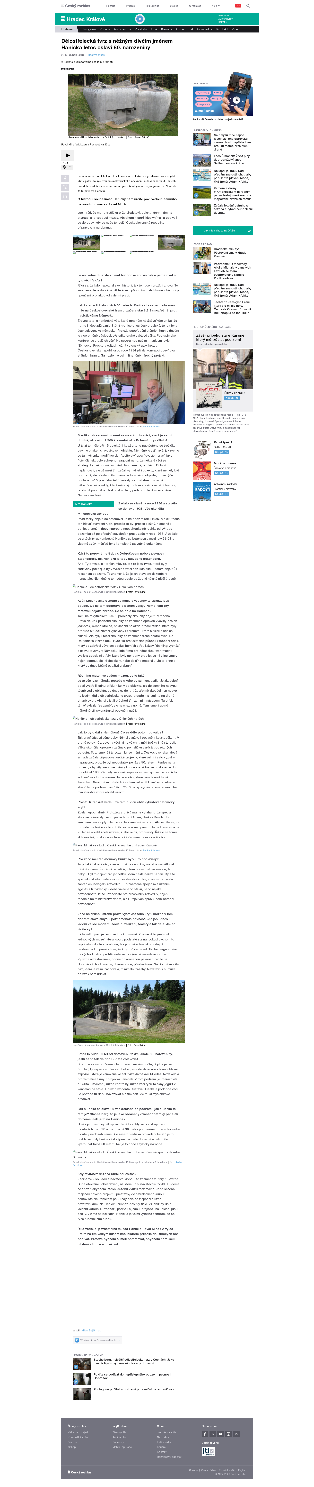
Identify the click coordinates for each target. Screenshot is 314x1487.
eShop (72, 1447)
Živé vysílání (202, 104)
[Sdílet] (70, 167)
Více (236, 29)
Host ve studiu (97, 54)
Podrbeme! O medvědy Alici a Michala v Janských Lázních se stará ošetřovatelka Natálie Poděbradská (232, 271)
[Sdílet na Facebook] (65, 178)
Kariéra (161, 1447)
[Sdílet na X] (65, 187)
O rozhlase (195, 6)
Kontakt (222, 29)
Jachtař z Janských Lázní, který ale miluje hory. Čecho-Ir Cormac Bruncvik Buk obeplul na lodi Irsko (233, 307)
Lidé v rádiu (164, 1442)
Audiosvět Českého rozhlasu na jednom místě (218, 119)
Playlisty (141, 29)
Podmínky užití (227, 1470)
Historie (67, 29)
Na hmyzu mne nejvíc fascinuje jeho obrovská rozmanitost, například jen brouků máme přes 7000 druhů (232, 142)
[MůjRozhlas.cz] (67, 69)
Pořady (105, 29)
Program (130, 6)
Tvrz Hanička (83, 504)
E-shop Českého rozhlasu (213, 327)
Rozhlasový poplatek (169, 1456)
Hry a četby (202, 93)
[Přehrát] (67, 155)
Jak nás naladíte (200, 29)
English (242, 1470)
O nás (180, 29)
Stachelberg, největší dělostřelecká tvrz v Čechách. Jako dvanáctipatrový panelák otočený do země (134, 1361)
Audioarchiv (225, 19)
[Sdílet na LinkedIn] (65, 196)
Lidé (154, 29)
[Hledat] (248, 6)
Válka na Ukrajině (78, 1432)
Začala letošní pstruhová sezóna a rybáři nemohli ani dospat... (233, 209)
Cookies (193, 1470)
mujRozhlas (153, 6)
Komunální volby (78, 1437)
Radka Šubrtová (151, 426)
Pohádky (201, 98)
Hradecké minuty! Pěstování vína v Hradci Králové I (230, 252)
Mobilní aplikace (122, 1447)
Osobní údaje (208, 1470)
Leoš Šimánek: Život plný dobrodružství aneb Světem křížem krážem (232, 159)
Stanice (174, 6)
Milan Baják (88, 1330)
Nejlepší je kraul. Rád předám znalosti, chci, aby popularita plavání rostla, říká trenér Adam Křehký (232, 176)
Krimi (216, 93)
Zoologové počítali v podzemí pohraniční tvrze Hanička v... (135, 1389)
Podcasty (118, 1442)
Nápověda (163, 1437)
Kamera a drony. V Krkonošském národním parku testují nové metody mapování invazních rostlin (232, 193)
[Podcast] (64, 167)
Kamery (222, 22)
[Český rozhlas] (75, 6)
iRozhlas (110, 6)
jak (99, 1330)
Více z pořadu (204, 244)
